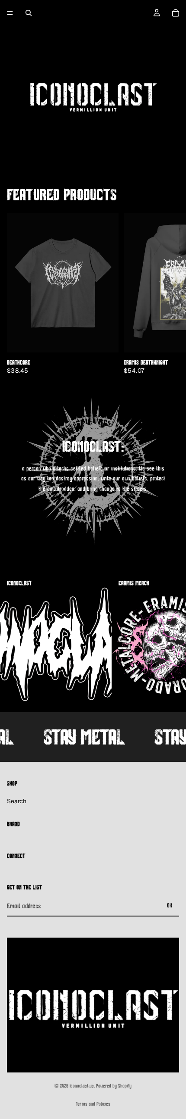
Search (16, 801)
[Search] (28, 12)
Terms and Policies (93, 1104)
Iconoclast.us (82, 1086)
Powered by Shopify (113, 1086)
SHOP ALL (169, 198)
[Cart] (175, 12)
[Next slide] (168, 293)
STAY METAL (78, 736)
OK (169, 905)
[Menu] (10, 13)
